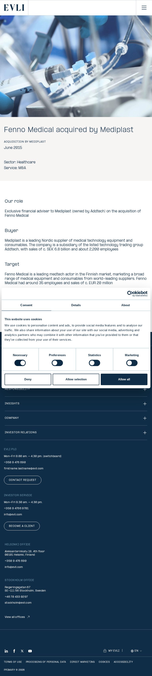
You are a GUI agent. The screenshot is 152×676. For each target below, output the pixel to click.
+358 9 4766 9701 (16, 508)
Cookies (104, 662)
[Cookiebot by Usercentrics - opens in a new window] (130, 294)
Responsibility (17, 389)
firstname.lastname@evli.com (24, 468)
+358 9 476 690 (15, 462)
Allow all (124, 379)
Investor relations (21, 432)
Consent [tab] (26, 305)
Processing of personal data (46, 662)
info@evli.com (13, 514)
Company (12, 418)
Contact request (22, 480)
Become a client (22, 526)
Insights (12, 403)
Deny (27, 379)
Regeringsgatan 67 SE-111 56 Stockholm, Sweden (25, 589)
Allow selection (76, 379)
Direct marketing (82, 662)
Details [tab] (76, 305)
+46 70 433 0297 (16, 596)
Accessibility (123, 662)
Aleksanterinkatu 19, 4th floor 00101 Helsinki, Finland (25, 553)
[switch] (57, 363)
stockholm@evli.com (18, 602)
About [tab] (125, 305)
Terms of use (13, 662)
